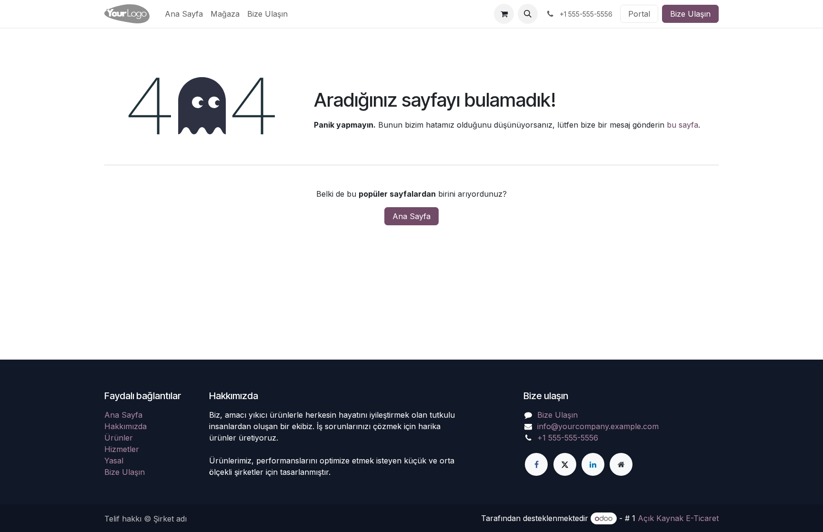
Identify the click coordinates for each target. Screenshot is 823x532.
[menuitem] (184, 13)
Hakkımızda (125, 426)
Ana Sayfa (411, 216)
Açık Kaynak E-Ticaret (678, 518)
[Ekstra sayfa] (621, 464)
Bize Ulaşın (690, 14)
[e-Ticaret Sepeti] (504, 14)
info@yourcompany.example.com (598, 426)
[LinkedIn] (593, 464)
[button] (528, 14)
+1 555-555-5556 (567, 437)
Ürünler (118, 437)
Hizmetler (121, 449)
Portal (639, 14)
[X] (564, 464)
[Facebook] (536, 464)
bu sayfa (682, 125)
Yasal (113, 460)
